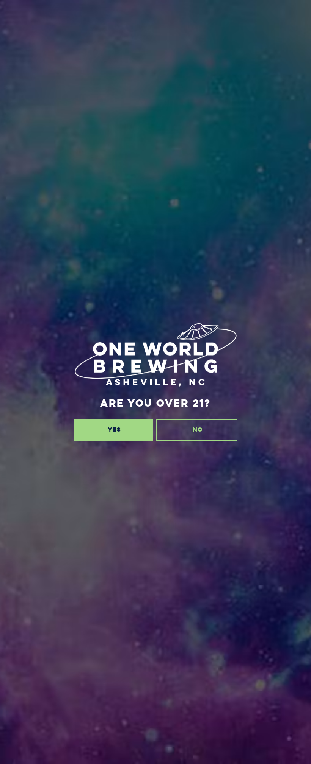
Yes (114, 429)
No (198, 429)
